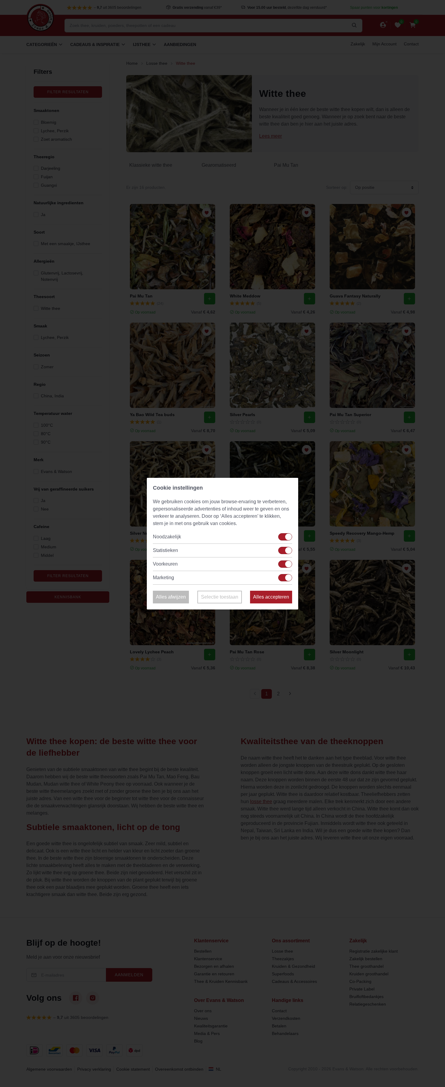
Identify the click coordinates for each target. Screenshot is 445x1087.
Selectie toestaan (219, 596)
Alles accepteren (271, 596)
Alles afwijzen (171, 596)
